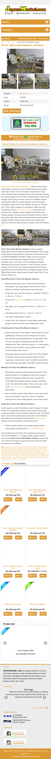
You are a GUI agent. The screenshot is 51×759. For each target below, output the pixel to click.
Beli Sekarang (12, 111)
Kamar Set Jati (25, 754)
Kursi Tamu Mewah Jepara (37, 452)
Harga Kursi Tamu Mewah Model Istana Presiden (21, 447)
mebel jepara (40, 418)
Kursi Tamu (11, 42)
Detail (8, 499)
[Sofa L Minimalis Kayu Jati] (13, 562)
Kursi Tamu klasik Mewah (31, 450)
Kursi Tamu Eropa (17, 449)
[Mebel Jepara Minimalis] (25, 15)
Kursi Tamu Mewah (17, 387)
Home (3, 42)
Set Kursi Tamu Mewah (18, 459)
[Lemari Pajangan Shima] (25, 638)
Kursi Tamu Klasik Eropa (14, 450)
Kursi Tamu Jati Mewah (31, 449)
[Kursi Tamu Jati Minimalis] (37, 524)
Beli (19, 499)
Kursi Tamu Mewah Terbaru (35, 454)
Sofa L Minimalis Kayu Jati (12, 567)
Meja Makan (30, 751)
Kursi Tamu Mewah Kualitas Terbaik (13, 454)
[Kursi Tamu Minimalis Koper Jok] (37, 486)
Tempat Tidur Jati (41, 751)
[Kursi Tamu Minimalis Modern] (13, 486)
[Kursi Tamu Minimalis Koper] (37, 562)
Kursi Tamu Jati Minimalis (37, 528)
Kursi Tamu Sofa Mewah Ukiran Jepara (26, 457)
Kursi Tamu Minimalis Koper (37, 567)
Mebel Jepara (8, 751)
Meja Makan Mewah (35, 428)
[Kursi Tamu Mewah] (37, 601)
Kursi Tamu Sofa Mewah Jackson (22, 45)
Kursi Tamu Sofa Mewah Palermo (13, 529)
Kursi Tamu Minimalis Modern (13, 491)
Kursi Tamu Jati (19, 751)
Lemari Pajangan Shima (25, 650)
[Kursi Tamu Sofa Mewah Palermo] (13, 524)
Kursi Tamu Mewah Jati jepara (17, 452)
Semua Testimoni (39, 708)
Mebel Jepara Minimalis (32, 756)
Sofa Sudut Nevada (13, 604)
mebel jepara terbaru (24, 210)
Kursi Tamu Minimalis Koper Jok (37, 491)
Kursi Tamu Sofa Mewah (29, 456)
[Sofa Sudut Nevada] (13, 601)
